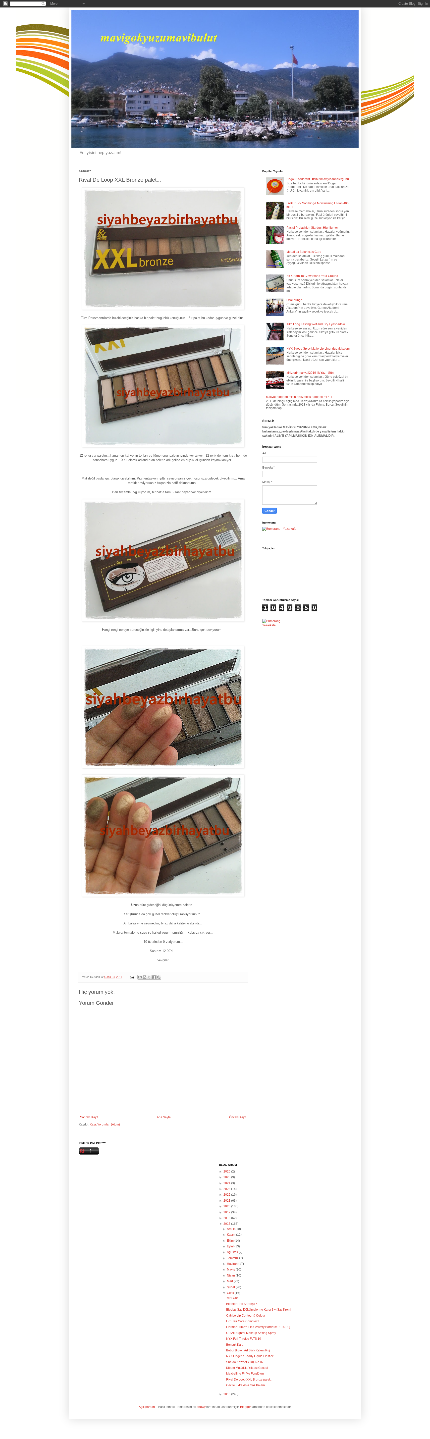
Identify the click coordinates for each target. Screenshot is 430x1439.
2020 (227, 1206)
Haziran (232, 1264)
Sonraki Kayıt (89, 1117)
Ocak (231, 1293)
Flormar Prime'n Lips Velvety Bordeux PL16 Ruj (258, 1327)
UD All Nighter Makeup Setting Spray (251, 1333)
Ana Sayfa (164, 1117)
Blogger (245, 1407)
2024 (227, 1183)
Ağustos (233, 1252)
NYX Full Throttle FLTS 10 (243, 1338)
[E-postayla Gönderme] (131, 976)
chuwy (201, 1407)
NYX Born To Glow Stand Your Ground (312, 276)
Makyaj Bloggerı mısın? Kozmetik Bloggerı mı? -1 (299, 397)
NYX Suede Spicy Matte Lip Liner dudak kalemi (318, 348)
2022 (227, 1194)
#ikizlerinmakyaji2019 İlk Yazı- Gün (310, 372)
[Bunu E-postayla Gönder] (139, 977)
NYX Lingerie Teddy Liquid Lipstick (249, 1356)
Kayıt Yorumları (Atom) (105, 1124)
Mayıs (231, 1269)
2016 (227, 1394)
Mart (230, 1281)
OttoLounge (294, 300)
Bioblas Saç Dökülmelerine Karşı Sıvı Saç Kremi (258, 1309)
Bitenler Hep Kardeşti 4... (243, 1304)
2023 (227, 1189)
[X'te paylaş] (149, 977)
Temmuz (233, 1258)
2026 (227, 1171)
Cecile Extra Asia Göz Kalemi (246, 1385)
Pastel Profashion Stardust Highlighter (312, 227)
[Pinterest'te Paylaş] (158, 977)
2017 (227, 1224)
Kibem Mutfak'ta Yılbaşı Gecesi (247, 1368)
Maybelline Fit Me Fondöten (245, 1373)
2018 (227, 1218)
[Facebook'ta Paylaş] (154, 977)
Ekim (230, 1240)
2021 (227, 1200)
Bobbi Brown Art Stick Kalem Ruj (248, 1350)
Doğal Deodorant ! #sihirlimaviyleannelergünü (317, 179)
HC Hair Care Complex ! (242, 1321)
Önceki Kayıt (237, 1117)
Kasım (231, 1234)
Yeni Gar (232, 1298)
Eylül (230, 1246)
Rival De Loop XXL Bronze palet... (249, 1379)
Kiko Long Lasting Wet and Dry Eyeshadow (315, 324)
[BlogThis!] (144, 977)
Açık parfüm (147, 1407)
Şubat (231, 1287)
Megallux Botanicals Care (303, 252)
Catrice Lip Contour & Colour (245, 1315)
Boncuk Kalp (234, 1344)
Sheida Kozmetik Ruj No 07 (245, 1362)
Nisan (231, 1275)
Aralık (231, 1229)
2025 (227, 1177)
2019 (227, 1212)
